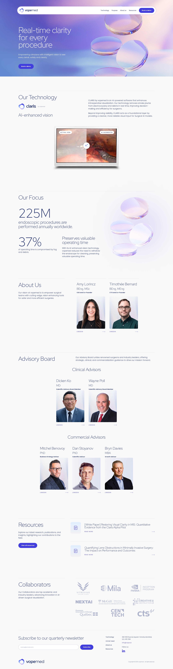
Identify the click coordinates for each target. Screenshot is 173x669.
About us (123, 10)
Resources (132, 10)
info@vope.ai (126, 643)
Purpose (114, 10)
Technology (105, 10)
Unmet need (110, 641)
